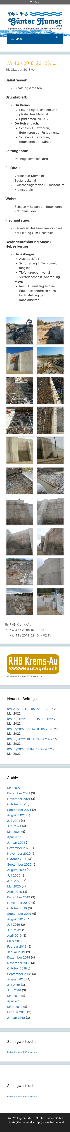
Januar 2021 (16, 842)
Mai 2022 (14, 788)
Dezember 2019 (18, 897)
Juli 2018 (13, 985)
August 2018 (16, 979)
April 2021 (14, 837)
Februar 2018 (16, 1012)
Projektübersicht (14, 1052)
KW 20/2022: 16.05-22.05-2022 (30, 709)
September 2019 (19, 913)
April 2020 (14, 892)
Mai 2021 (13, 831)
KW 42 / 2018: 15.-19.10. (27, 630)
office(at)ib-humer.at (19, 1122)
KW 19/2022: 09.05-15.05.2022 (30, 719)
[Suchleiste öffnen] (57, 37)
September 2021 (19, 810)
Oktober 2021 (17, 804)
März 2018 (14, 1007)
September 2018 (19, 974)
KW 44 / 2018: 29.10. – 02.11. (30, 635)
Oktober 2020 (17, 859)
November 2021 (18, 799)
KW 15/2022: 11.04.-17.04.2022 (29, 749)
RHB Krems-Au (20, 624)
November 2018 (18, 963)
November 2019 (18, 903)
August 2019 (16, 919)
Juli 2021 (13, 821)
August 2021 (16, 815)
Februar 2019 (16, 946)
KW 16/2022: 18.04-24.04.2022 (29, 739)
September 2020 (19, 864)
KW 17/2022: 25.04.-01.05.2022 (30, 729)
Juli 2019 (13, 924)
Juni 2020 (14, 881)
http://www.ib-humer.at (49, 1122)
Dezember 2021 (18, 793)
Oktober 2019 (17, 908)
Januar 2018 (16, 1018)
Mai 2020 (14, 886)
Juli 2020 (13, 875)
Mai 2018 (13, 996)
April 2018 (14, 1001)
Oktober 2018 (17, 968)
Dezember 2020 (19, 848)
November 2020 (19, 853)
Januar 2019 (16, 952)
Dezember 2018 (18, 957)
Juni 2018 (14, 990)
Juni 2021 (14, 826)
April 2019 (14, 935)
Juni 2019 (14, 930)
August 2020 (16, 870)
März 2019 (14, 941)
